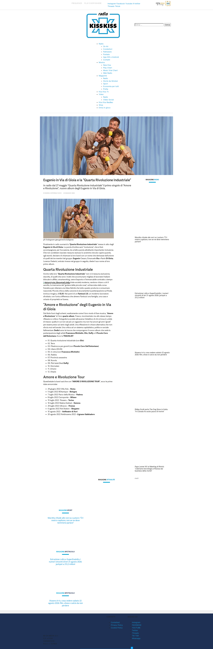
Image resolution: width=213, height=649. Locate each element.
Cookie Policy (117, 628)
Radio (101, 44)
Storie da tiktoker (110, 81)
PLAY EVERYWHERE (93, 3)
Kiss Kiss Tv (104, 92)
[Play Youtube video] (78, 308)
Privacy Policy (117, 625)
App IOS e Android (111, 57)
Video (101, 94)
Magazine (103, 76)
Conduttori (107, 49)
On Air (105, 46)
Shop (101, 105)
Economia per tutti (111, 86)
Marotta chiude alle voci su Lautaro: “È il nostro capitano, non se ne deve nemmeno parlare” (152, 239)
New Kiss (107, 65)
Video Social (108, 100)
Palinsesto (107, 52)
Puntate (106, 54)
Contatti (106, 60)
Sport (105, 84)
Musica (102, 62)
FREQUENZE (77, 3)
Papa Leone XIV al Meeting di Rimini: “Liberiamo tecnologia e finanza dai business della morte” (149, 468)
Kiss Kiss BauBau (106, 102)
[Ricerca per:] (149, 24)
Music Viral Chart (110, 70)
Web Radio (107, 73)
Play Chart (107, 68)
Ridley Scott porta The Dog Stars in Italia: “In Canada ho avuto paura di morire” (151, 410)
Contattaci (115, 622)
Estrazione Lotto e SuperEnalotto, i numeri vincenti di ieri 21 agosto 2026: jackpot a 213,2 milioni (151, 295)
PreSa (105, 89)
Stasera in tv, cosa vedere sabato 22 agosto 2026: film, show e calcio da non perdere (152, 353)
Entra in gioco (104, 108)
